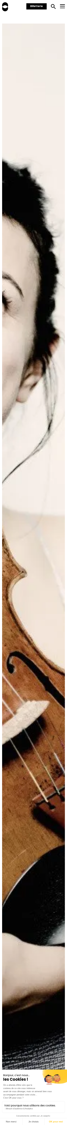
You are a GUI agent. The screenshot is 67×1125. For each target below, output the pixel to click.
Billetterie (36, 6)
